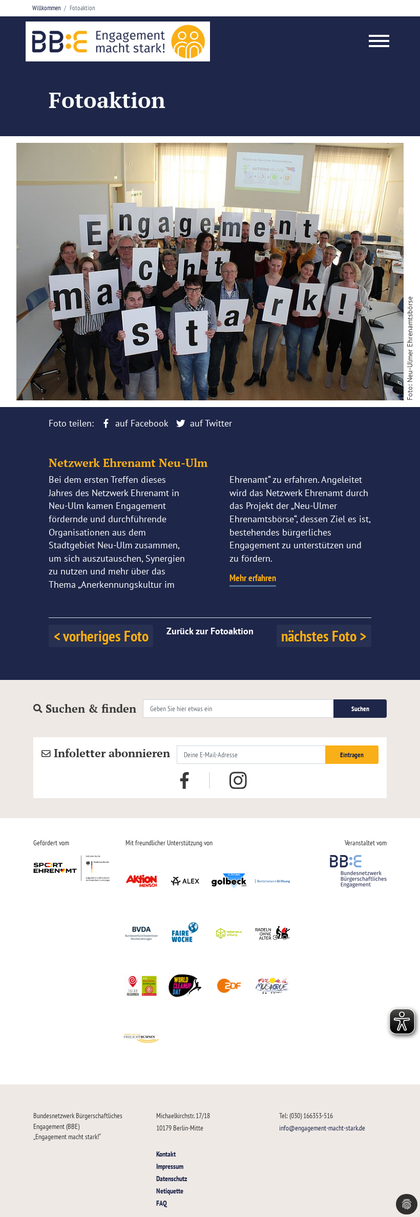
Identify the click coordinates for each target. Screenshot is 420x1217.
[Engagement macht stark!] (118, 41)
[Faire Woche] (185, 933)
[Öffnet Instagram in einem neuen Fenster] (238, 780)
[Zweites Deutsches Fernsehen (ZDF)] (229, 985)
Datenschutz (171, 1178)
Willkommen (46, 8)
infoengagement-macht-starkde (322, 1128)
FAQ (161, 1203)
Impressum (169, 1166)
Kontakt (166, 1154)
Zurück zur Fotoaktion (210, 631)
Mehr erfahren (252, 578)
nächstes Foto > (323, 636)
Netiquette (169, 1190)
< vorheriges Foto (101, 636)
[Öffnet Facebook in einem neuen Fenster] (184, 779)
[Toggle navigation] (379, 41)
